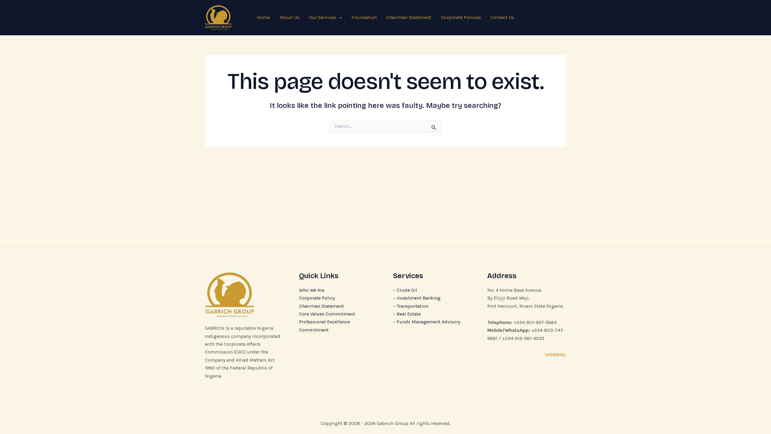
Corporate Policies (461, 17)
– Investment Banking (417, 298)
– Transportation (411, 306)
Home (263, 17)
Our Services (322, 17)
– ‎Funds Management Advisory (426, 322)
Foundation (364, 17)
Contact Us (502, 17)
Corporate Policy (317, 298)
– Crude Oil (405, 290)
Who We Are (311, 290)
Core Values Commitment (327, 314)
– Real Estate (407, 314)
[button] (339, 17)
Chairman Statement (408, 17)
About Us (289, 17)
